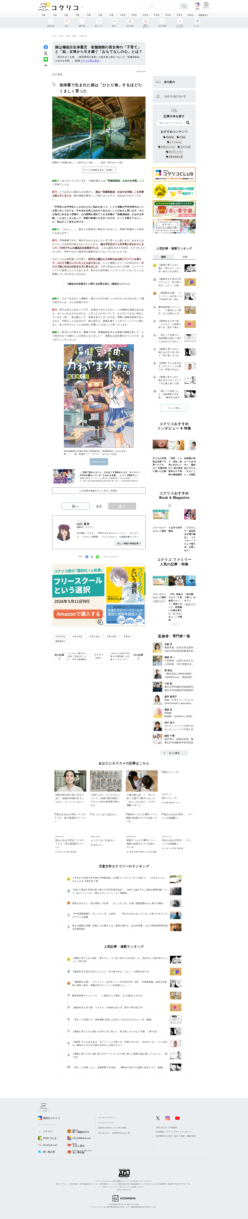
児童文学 (83, 36)
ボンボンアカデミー (107, 1117)
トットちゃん (176, 142)
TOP (54, 36)
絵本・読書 (71, 36)
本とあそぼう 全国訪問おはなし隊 (114, 1132)
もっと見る (174, 407)
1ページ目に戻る (90, 60)
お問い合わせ (161, 1127)
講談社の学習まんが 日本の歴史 (112, 1127)
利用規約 (173, 1127)
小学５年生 (94, 636)
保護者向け (203, 15)
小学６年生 (111, 636)
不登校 (182, 137)
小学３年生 (60, 636)
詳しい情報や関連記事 (128, 543)
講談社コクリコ (159, 601)
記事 (61, 36)
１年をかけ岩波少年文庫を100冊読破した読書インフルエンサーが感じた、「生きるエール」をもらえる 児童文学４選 (120, 656)
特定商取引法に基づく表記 (167, 1136)
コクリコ (175, 624)
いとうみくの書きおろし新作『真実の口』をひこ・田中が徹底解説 (76, 656)
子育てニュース (168, 147)
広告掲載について (163, 1131)
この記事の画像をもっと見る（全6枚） (99, 490)
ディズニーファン (106, 1122)
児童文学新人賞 (176, 156)
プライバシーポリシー (183, 1131)
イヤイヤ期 (185, 147)
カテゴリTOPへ (99, 656)
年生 (123, 14)
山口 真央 (57, 74)
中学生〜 (128, 636)
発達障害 (170, 137)
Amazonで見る (99, 461)
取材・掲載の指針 (188, 1136)
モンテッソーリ (176, 151)
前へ (75, 506)
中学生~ (190, 15)
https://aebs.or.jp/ (124, 1189)
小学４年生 (77, 636)
